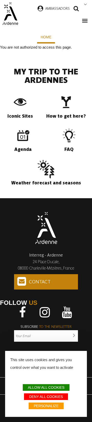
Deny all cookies (46, 397)
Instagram (45, 312)
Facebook (22, 312)
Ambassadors (57, 8)
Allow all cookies (46, 387)
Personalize (46, 406)
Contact (40, 282)
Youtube (67, 312)
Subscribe (46, 327)
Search (76, 9)
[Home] (10, 13)
